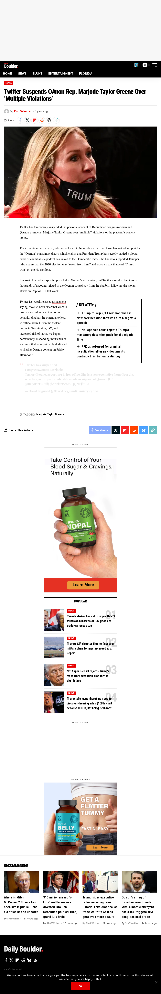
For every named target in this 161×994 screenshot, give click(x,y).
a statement (59, 301)
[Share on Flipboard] (34, 120)
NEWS (8, 83)
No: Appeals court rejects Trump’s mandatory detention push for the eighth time (105, 334)
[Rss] (35, 960)
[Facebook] (6, 960)
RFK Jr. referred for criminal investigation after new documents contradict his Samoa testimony (101, 351)
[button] (136, 65)
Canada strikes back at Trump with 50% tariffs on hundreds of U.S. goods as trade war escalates (91, 621)
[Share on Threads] (49, 120)
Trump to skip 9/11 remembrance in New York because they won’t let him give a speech (106, 318)
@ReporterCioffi (36, 384)
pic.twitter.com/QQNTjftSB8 (69, 384)
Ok (80, 986)
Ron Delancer (23, 111)
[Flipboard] (17, 960)
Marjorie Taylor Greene (50, 414)
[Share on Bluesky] (143, 430)
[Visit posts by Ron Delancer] (6, 111)
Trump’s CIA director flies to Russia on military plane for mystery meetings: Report (90, 648)
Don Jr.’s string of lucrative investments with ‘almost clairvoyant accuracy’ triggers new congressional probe (138, 907)
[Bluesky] (29, 960)
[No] (156, 982)
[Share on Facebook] (20, 120)
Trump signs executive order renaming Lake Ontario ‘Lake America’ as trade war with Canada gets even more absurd (99, 907)
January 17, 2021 (88, 391)
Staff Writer (14, 918)
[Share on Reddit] (41, 120)
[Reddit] (23, 960)
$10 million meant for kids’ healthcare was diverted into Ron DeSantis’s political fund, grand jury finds (60, 907)
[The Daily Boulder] (11, 65)
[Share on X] (27, 120)
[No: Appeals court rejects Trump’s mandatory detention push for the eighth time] (54, 675)
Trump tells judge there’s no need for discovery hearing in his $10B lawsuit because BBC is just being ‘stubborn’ (90, 703)
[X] (11, 960)
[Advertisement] (80, 30)
